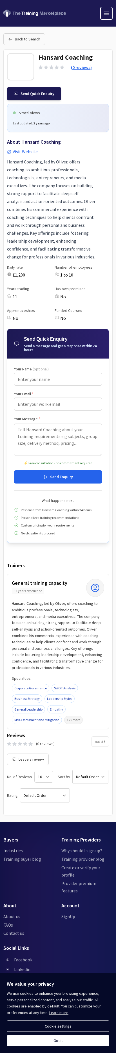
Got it (58, 1040)
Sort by (64, 776)
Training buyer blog (22, 859)
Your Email (24, 393)
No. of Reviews (19, 776)
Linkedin (22, 969)
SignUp (68, 916)
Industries (13, 850)
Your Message (27, 418)
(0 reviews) (81, 67)
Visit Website (25, 151)
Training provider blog (82, 859)
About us (11, 916)
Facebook (23, 960)
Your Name (31, 369)
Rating (12, 795)
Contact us (13, 933)
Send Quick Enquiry (37, 93)
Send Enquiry (61, 476)
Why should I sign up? (81, 850)
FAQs (8, 925)
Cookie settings (58, 1026)
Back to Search (27, 39)
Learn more (58, 1012)
